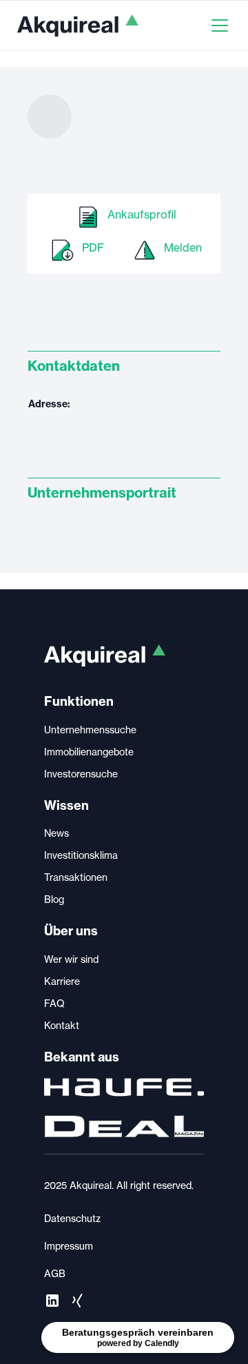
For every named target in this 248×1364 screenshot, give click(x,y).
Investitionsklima (81, 855)
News (56, 833)
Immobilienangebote (89, 752)
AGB (54, 1274)
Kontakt (61, 1025)
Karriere (62, 981)
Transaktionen (75, 877)
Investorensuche (81, 774)
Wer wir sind (71, 959)
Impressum (68, 1246)
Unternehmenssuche (90, 730)
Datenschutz (72, 1218)
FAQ (54, 1003)
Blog (54, 899)
